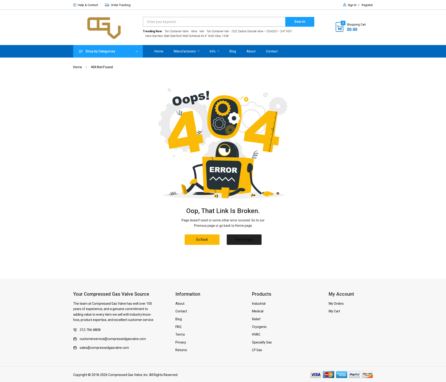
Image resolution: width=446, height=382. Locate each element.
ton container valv (218, 31)
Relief (256, 319)
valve (194, 31)
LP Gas (257, 350)
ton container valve (176, 31)
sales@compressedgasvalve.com (104, 348)
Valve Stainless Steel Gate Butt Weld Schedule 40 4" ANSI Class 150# (187, 36)
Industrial (259, 303)
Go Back (202, 239)
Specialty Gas (262, 342)
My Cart (334, 311)
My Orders (336, 303)
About (179, 303)
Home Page (244, 239)
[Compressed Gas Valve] (108, 27)
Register (367, 5)
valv (201, 31)
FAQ (178, 327)
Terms (180, 334)
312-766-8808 (90, 330)
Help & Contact (88, 5)
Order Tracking (121, 5)
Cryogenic (259, 327)
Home (77, 67)
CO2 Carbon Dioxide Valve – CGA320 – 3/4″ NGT (262, 31)
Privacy (180, 342)
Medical (257, 311)
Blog (178, 319)
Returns (181, 350)
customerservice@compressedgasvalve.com (113, 339)
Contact (181, 311)
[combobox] (215, 22)
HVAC (256, 334)
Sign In (352, 5)
